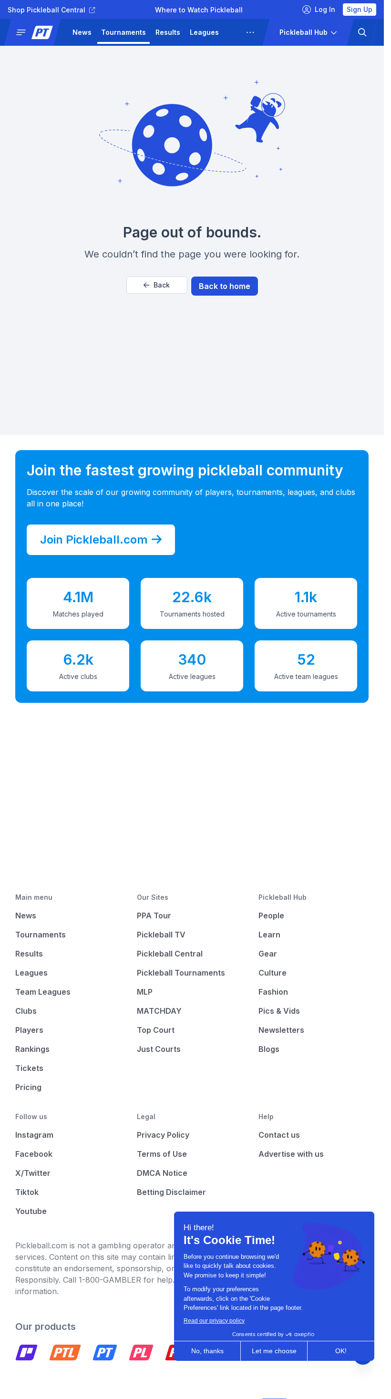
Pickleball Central (170, 953)
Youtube (31, 1211)
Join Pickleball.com (94, 539)
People (271, 915)
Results (167, 32)
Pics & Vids (279, 1011)
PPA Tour (154, 915)
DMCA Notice (162, 1173)
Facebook (33, 1154)
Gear (267, 953)
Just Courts (159, 1049)
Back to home (224, 286)
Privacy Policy (163, 1135)
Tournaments (123, 32)
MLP (145, 992)
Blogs (268, 1049)
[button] (36, 32)
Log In (325, 9)
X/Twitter (33, 1173)
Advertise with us (291, 1154)
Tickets (29, 1068)
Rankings (32, 1049)
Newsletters (281, 1030)
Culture (272, 972)
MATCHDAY (159, 1011)
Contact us (279, 1135)
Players (29, 1030)
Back (162, 285)
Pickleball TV (161, 934)
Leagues (204, 32)
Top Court (156, 1030)
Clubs (26, 1011)
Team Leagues (43, 992)
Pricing (28, 1087)
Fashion (273, 992)
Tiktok (27, 1192)
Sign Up (359, 9)
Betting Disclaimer (171, 1192)
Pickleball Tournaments (181, 972)
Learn (269, 934)
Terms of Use (162, 1154)
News (82, 32)
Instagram (34, 1135)
